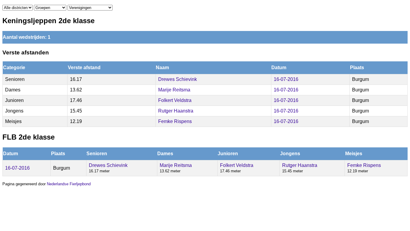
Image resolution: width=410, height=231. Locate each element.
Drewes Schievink (177, 79)
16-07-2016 (286, 79)
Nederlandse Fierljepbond (69, 184)
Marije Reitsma (174, 89)
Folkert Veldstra (174, 100)
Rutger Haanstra (175, 110)
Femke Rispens (175, 121)
